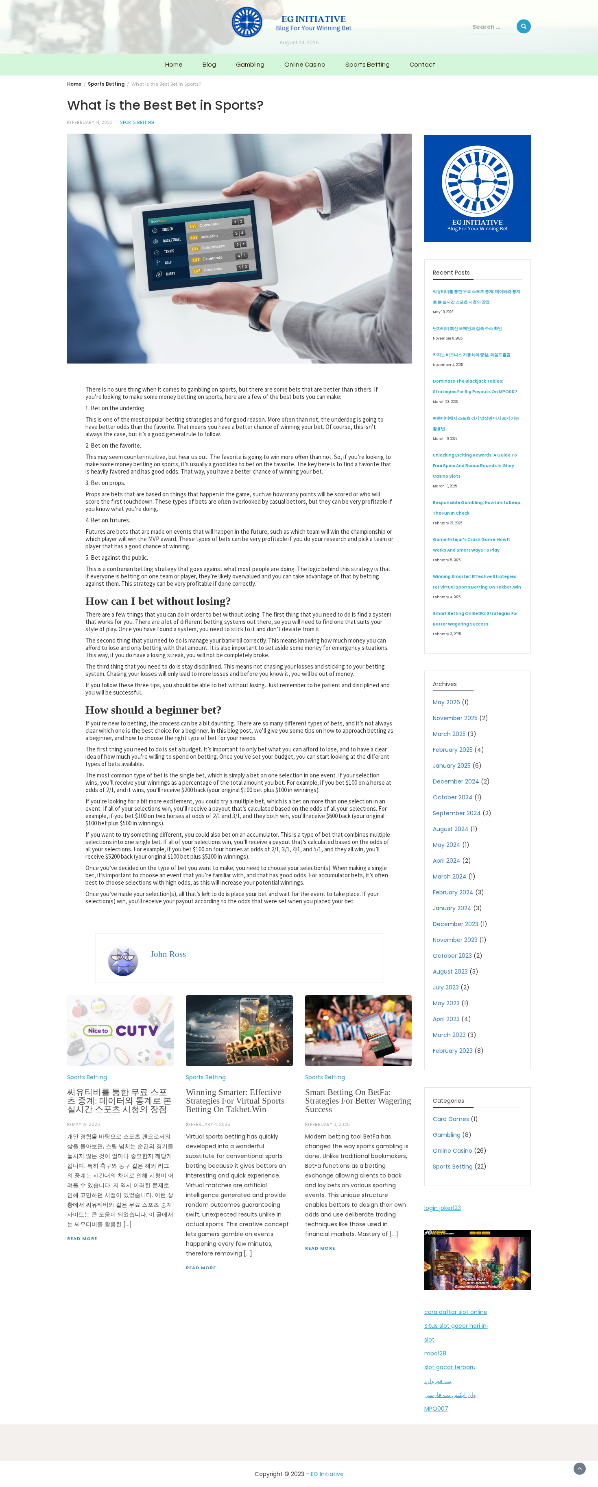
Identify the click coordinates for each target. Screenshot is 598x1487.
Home (174, 64)
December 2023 (455, 924)
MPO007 (436, 1409)
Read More (82, 1238)
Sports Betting (367, 64)
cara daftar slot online (455, 1312)
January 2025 (452, 766)
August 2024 (451, 829)
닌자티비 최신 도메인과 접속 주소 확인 (467, 328)
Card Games (451, 1119)
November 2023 (455, 940)
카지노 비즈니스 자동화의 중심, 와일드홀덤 (472, 355)
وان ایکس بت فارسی (450, 1395)
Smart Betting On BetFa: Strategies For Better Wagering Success (358, 1100)
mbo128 (435, 1353)
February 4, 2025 (210, 1124)
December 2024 (456, 781)
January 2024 (452, 908)
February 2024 (453, 892)
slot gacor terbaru (450, 1367)
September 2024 (457, 813)
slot (429, 1339)
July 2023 (446, 987)
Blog (209, 64)
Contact (422, 64)
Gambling (250, 64)
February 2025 (453, 750)
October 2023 (452, 956)
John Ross (168, 954)
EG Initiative (327, 1474)
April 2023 (446, 1019)
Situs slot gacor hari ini (456, 1326)
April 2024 (447, 861)
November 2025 (455, 718)
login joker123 (442, 1208)
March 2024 (450, 876)
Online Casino (304, 64)
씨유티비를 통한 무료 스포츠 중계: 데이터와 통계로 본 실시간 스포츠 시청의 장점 (119, 1100)
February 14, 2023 (92, 122)
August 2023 (450, 972)
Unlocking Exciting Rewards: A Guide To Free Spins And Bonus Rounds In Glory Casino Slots (475, 465)
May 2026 (446, 702)
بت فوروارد (438, 1381)
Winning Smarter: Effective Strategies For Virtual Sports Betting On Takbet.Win (235, 1100)
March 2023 (449, 1035)
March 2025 (449, 734)
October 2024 (453, 797)
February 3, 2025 (330, 1124)
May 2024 (447, 845)
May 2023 (446, 1003)
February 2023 (453, 1051)
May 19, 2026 (86, 1124)
